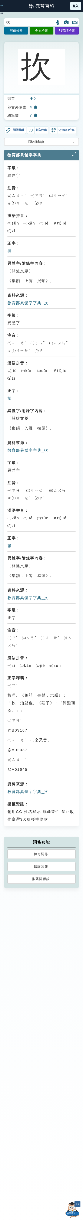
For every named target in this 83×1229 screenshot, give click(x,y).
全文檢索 (41, 30)
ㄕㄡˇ (34, 99)
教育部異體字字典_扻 (27, 303)
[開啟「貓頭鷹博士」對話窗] (72, 1210)
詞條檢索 (16, 30)
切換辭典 (37, 142)
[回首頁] (41, 6)
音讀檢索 (68, 30)
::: (1, 13)
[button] (58, 22)
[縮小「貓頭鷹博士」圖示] (77, 1204)
